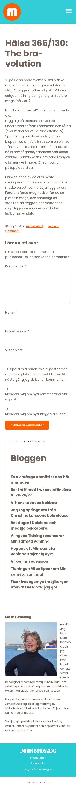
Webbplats (14, 350)
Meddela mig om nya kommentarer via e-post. (36, 396)
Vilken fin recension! (30, 561)
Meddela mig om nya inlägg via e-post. (36, 414)
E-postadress (17, 331)
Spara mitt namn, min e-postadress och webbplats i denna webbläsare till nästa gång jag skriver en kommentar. (36, 374)
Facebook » (38, 763)
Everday (47, 782)
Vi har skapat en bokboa (34, 502)
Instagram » (38, 757)
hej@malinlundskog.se (38, 769)
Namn (11, 312)
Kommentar (16, 266)
